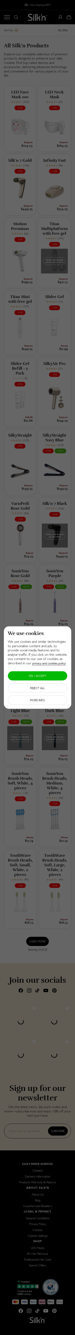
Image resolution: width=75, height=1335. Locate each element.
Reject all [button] (37, 687)
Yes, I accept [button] (37, 675)
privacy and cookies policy (49, 663)
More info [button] (37, 700)
